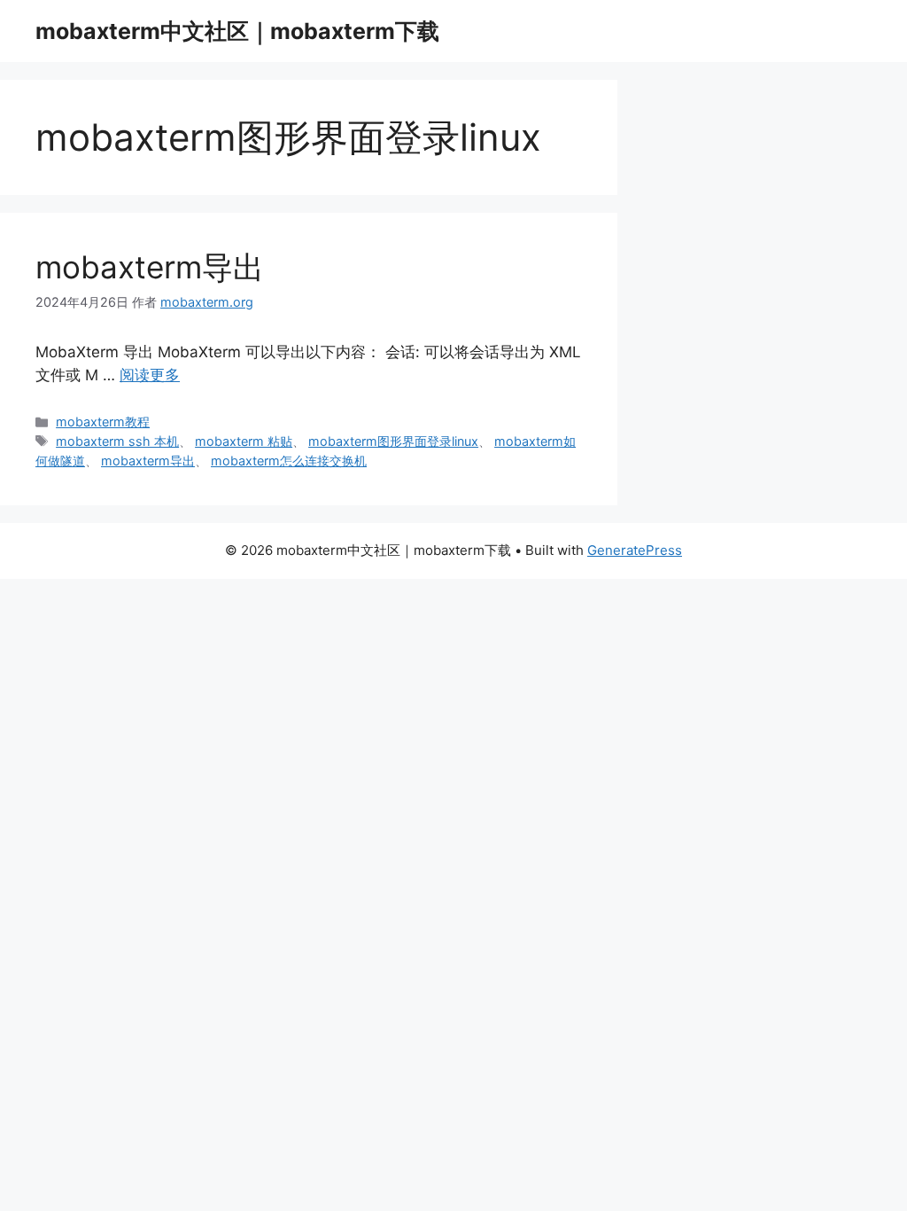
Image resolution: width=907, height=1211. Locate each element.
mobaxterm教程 (103, 421)
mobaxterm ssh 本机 (117, 441)
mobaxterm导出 (149, 266)
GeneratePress (634, 550)
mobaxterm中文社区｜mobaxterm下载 (237, 31)
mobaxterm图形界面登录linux (393, 441)
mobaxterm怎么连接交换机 (289, 460)
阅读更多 (150, 375)
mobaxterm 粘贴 (243, 441)
